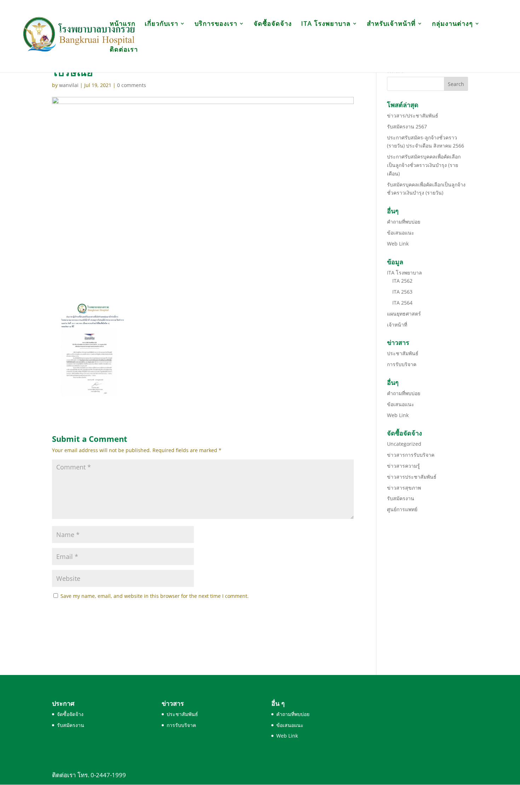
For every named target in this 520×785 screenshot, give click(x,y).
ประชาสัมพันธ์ (402, 353)
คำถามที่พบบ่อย (403, 221)
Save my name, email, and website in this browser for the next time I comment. (154, 596)
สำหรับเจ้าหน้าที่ (391, 24)
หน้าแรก (122, 24)
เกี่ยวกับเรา (161, 24)
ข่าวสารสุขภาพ (404, 487)
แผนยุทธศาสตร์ (404, 313)
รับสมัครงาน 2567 (407, 126)
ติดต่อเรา (124, 50)
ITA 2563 (402, 291)
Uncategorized (404, 443)
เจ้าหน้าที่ (397, 324)
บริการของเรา (216, 24)
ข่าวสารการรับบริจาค (410, 454)
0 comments (131, 85)
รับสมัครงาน (400, 498)
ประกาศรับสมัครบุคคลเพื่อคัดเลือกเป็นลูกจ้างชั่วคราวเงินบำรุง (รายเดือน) (424, 165)
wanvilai (69, 85)
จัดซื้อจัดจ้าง (273, 24)
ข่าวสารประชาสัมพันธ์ (412, 476)
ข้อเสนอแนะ (400, 232)
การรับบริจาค (401, 364)
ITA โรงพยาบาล (326, 24)
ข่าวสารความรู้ (403, 465)
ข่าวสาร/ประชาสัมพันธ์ (412, 115)
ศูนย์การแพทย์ (402, 509)
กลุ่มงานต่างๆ (452, 24)
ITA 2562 (402, 280)
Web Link (398, 243)
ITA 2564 (402, 302)
